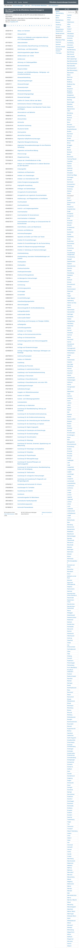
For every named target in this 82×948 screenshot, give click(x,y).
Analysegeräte (21, 169)
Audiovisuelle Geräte (23, 314)
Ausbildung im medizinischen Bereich (28, 369)
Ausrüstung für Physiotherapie (26, 455)
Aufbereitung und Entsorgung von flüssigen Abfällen (33, 321)
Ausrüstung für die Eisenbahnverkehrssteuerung (31, 414)
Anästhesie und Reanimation (26, 172)
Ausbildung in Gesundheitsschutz (27, 379)
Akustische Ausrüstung (24, 125)
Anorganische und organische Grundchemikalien (32, 195)
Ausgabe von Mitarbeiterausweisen (28, 392)
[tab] (61, 9)
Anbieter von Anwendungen (25, 175)
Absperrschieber (22, 69)
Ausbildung (20, 362)
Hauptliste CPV (14, 21)
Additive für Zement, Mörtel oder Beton (29, 100)
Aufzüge (20, 344)
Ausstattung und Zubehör (25, 491)
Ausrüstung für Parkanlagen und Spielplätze (30, 449)
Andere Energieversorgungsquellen (28, 182)
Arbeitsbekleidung (22, 253)
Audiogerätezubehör (23, 311)
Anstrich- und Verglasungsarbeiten (27, 208)
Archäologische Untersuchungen (27, 278)
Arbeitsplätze (21, 265)
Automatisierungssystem (24, 504)
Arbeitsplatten (21, 262)
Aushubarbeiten (22, 402)
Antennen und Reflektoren (25, 230)
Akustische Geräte (23, 129)
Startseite (10, 2)
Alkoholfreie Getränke (24, 135)
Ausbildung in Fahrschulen (25, 375)
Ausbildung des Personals (25, 366)
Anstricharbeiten (22, 212)
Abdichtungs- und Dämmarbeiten (27, 49)
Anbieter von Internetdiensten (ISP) (28, 179)
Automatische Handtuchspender (27, 500)
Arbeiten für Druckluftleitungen (26, 240)
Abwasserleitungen (23, 84)
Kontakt (25, 2)
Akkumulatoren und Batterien (26, 112)
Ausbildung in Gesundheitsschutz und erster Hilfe (32, 382)
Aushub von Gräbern (23, 395)
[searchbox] (71, 12)
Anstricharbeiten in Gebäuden (26, 218)
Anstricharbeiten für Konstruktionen (28, 215)
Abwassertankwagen (23, 97)
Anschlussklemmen (23, 205)
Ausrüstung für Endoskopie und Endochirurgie (31, 430)
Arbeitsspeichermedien (24, 271)
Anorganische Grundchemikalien (27, 192)
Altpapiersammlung (23, 157)
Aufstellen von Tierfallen (24, 331)
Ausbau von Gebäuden (24, 359)
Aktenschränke (21, 119)
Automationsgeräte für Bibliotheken (28, 497)
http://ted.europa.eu (9, 514)
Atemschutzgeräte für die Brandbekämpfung (30, 308)
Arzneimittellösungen (23, 298)
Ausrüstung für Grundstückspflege (27, 433)
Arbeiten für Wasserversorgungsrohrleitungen (31, 246)
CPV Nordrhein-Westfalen (39, 5)
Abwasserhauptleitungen (24, 81)
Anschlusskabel (22, 202)
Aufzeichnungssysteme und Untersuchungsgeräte (32, 341)
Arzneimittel (21, 294)
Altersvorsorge (21, 154)
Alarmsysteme (21, 132)
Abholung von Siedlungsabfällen (27, 62)
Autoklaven (20, 494)
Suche (20, 2)
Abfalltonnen (21, 59)
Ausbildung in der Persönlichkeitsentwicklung (31, 372)
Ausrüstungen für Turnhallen (25, 487)
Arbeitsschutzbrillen (23, 268)
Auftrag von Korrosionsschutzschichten (29, 334)
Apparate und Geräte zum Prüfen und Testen (31, 237)
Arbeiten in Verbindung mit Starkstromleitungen (31, 250)
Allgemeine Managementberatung (27, 142)
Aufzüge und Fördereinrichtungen (27, 347)
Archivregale (21, 291)
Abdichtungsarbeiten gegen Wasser (28, 52)
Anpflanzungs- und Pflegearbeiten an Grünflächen (32, 198)
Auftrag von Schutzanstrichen (26, 337)
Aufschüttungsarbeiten (24, 327)
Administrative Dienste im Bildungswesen (29, 104)
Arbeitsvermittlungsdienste (25, 275)
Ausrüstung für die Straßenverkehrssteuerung (31, 417)
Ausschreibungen (18, 5)
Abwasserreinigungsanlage (25, 94)
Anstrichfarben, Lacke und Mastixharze (29, 227)
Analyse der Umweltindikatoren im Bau (29, 160)
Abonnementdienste (23, 65)
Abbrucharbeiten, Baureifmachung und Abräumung (32, 46)
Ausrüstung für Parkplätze (25, 452)
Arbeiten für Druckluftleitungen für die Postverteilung (33, 243)
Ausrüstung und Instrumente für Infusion (29, 484)
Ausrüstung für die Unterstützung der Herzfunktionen (33, 420)
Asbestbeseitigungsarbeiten (25, 301)
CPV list (27, 5)
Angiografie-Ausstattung (24, 185)
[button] (61, 9)
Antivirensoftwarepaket (24, 233)
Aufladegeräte (21, 324)
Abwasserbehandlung (23, 77)
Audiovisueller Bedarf (23, 318)
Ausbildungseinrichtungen (25, 385)
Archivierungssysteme (24, 288)
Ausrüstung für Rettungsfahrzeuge (27, 458)
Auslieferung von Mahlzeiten (26, 405)
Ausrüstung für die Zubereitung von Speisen (30, 424)
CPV (15, 2)
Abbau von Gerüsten (23, 31)
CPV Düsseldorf (53, 5)
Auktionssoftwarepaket (24, 356)
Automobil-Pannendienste (25, 507)
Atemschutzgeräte (23, 304)
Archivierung (21, 285)
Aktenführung (21, 115)
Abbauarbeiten (21, 34)
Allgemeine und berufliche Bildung (27, 150)
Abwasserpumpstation (24, 90)
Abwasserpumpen (22, 87)
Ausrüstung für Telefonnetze (26, 472)
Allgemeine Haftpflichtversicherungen (28, 138)
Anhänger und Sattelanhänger (26, 188)
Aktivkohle (20, 122)
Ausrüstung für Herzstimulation (26, 437)
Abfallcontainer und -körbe (25, 56)
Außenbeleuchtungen (23, 389)
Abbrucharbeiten (22, 42)
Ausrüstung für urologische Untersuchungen (30, 475)
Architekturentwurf (23, 281)
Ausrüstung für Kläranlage (25, 440)
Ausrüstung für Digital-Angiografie (27, 427)
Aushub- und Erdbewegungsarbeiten (28, 399)
